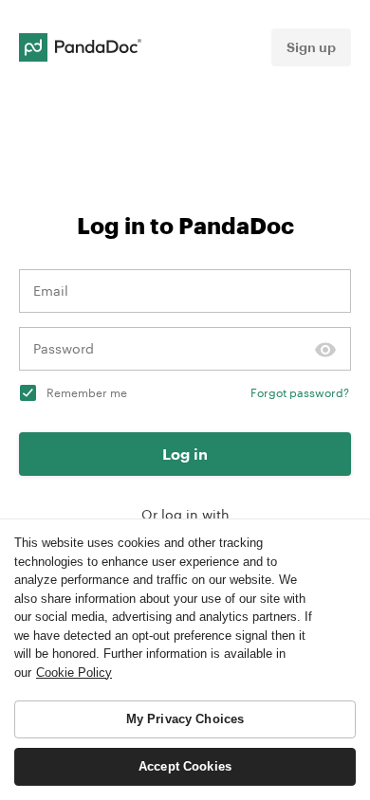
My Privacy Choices (185, 719)
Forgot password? (299, 392)
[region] (185, 659)
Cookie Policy (74, 672)
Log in (185, 454)
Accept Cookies (185, 766)
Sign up (311, 47)
